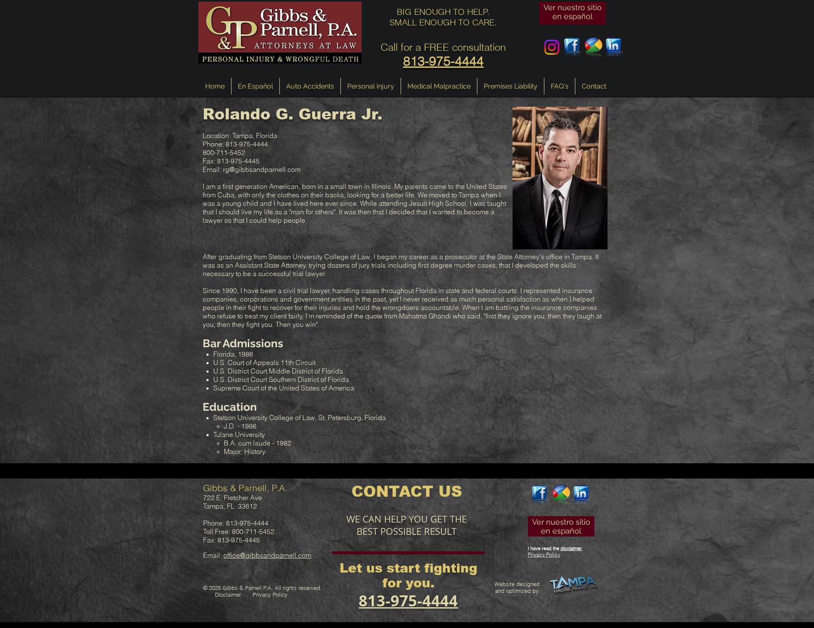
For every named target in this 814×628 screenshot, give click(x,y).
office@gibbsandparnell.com (267, 555)
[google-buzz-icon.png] (593, 47)
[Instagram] (552, 47)
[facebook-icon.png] (573, 47)
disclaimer (570, 548)
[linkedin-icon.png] (614, 47)
